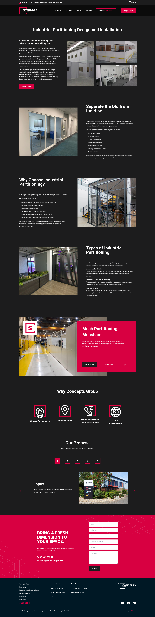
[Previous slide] (20, 490)
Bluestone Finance (77, 592)
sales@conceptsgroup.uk (52, 560)
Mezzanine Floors (57, 584)
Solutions (58, 11)
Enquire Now (26, 86)
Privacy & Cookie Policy (79, 588)
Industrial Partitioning (58, 592)
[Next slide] (134, 490)
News (79, 11)
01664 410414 (106, 11)
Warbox (133, 611)
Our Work (69, 11)
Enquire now (128, 11)
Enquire (94, 568)
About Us (89, 11)
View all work (109, 365)
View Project (89, 365)
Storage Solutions (57, 588)
